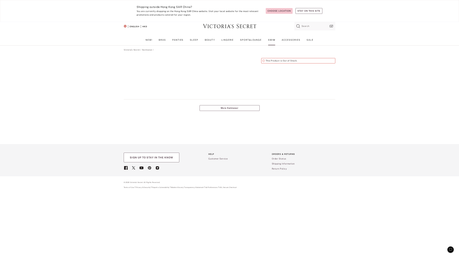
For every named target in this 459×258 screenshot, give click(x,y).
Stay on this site (308, 11)
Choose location (279, 11)
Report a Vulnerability (160, 187)
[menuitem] (149, 41)
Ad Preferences (211, 187)
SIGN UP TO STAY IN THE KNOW (151, 157)
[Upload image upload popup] (331, 26)
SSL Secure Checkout (227, 187)
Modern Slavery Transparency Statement (187, 187)
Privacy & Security (143, 187)
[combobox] (314, 26)
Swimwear (147, 50)
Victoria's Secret (132, 50)
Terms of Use (129, 187)
